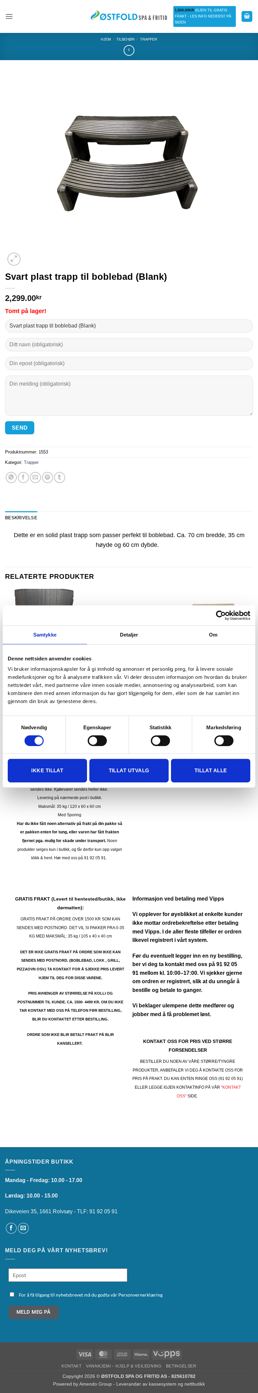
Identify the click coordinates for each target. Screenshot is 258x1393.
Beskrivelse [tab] (21, 517)
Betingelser (181, 1366)
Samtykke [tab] (44, 635)
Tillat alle (211, 770)
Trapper (148, 39)
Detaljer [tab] (129, 635)
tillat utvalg (129, 770)
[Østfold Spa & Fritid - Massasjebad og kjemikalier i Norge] (129, 16)
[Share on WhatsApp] (11, 477)
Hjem (106, 39)
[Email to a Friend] (35, 477)
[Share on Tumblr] (59, 477)
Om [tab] (213, 635)
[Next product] (129, 50)
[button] (9, 16)
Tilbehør (125, 39)
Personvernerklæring (140, 1295)
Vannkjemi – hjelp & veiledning (123, 1366)
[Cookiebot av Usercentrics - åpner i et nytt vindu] (220, 615)
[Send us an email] (23, 1228)
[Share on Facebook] (23, 477)
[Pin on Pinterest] (47, 477)
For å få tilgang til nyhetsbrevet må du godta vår (91, 1295)
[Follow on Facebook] (11, 1228)
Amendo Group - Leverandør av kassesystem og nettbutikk (142, 1384)
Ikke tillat (47, 770)
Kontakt (71, 1366)
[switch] (97, 740)
